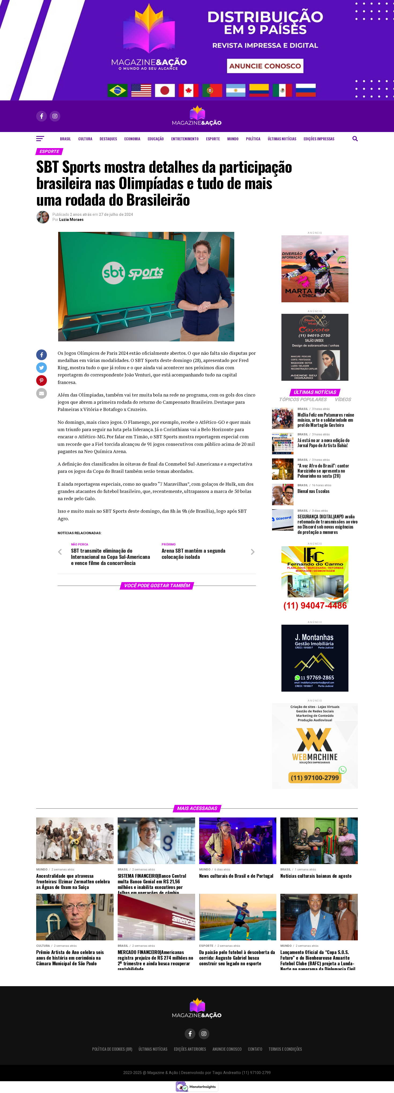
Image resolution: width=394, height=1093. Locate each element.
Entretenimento (185, 138)
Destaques (108, 138)
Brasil (65, 138)
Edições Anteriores (190, 1049)
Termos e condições (285, 1049)
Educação (156, 138)
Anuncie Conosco (227, 1049)
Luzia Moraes (71, 219)
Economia (132, 138)
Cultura (85, 138)
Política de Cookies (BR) (112, 1049)
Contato (255, 1049)
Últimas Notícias (282, 138)
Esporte (213, 138)
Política (253, 138)
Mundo (233, 138)
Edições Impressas (319, 138)
